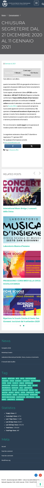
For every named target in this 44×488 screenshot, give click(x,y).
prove (37, 392)
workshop (19, 399)
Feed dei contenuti (7, 451)
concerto (26, 381)
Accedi (4, 446)
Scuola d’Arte (12, 106)
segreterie (33, 394)
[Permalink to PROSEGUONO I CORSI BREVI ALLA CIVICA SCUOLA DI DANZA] (22, 264)
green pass (22, 385)
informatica (6, 388)
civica (12, 381)
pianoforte (30, 392)
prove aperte (6, 394)
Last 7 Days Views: (11, 419)
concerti (18, 381)
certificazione (30, 378)
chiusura (12, 150)
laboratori (28, 388)
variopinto (11, 399)
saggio (15, 394)
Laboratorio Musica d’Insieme (16, 246)
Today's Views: (10, 413)
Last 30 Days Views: (12, 422)
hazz (29, 385)
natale (17, 392)
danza (22, 383)
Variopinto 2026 (6, 348)
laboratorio (6, 390)
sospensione (20, 397)
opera (23, 392)
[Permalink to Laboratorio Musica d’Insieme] (22, 230)
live (36, 390)
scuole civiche (24, 394)
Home (4, 15)
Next (39, 173)
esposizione (6, 385)
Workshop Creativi (7, 352)
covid (9, 383)
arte (17, 378)
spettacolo (30, 397)
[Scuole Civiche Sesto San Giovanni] (16, 4)
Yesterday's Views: (12, 416)
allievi (4, 378)
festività (15, 385)
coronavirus (35, 381)
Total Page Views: (11, 430)
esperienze (29, 383)
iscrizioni (15, 388)
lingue (31, 390)
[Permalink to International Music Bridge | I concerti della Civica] (22, 192)
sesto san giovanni (8, 397)
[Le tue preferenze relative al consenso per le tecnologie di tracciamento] (40, 484)
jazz (21, 388)
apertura (11, 378)
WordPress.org (6, 460)
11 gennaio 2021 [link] (17, 137)
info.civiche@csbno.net (12, 142)
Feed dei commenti (7, 455)
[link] (12, 142)
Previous (34, 173)
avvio (22, 378)
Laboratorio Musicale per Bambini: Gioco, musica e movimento (20, 357)
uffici (16, 150)
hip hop (34, 385)
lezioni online (23, 390)
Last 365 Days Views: (12, 425)
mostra (4, 392)
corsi (4, 383)
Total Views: (10, 427)
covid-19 (15, 383)
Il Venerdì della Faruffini (8, 362)
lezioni (14, 390)
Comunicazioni (14, 15)
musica (11, 392)
